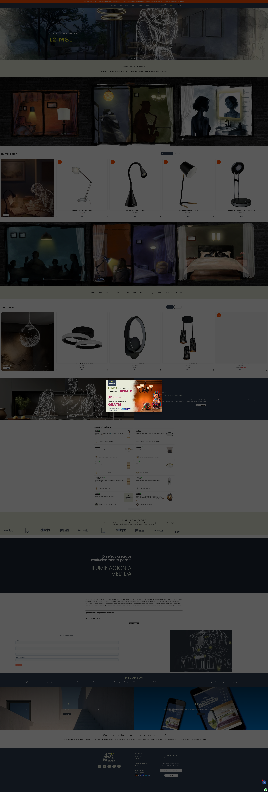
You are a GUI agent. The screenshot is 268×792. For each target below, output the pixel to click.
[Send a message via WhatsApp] (265, 789)
